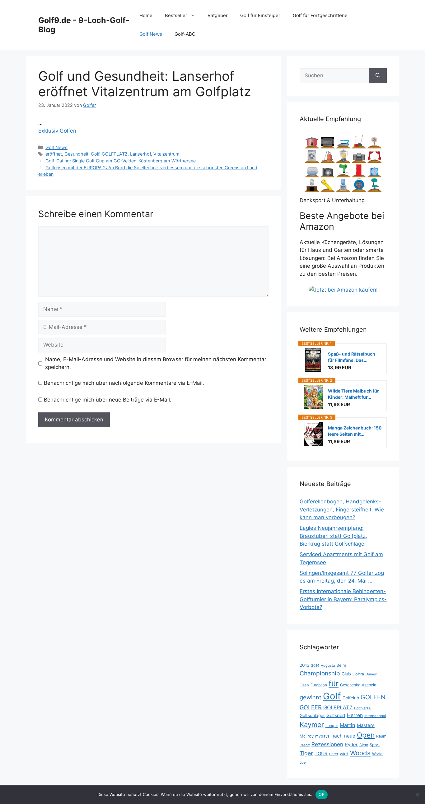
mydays (322, 736)
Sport (375, 745)
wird (344, 753)
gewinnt (310, 697)
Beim (341, 665)
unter (333, 754)
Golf (95, 154)
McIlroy (307, 736)
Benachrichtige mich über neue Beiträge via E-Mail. (107, 400)
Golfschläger (312, 715)
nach (337, 736)
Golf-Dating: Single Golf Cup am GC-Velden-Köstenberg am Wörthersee (120, 160)
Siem (363, 745)
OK (322, 794)
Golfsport (335, 715)
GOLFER (311, 707)
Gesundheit (76, 154)
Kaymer (312, 724)
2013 (305, 665)
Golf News (150, 34)
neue (349, 736)
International (375, 716)
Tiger (306, 753)
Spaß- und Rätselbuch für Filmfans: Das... (351, 357)
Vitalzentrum (166, 154)
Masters (366, 725)
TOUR (321, 753)
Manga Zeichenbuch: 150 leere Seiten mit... (355, 431)
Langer (331, 725)
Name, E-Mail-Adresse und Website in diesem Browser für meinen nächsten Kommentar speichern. (155, 363)
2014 (315, 665)
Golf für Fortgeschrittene (320, 15)
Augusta (328, 665)
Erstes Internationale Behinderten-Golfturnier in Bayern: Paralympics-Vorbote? (343, 599)
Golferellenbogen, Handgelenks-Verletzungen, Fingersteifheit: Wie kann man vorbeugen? (342, 509)
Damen (371, 674)
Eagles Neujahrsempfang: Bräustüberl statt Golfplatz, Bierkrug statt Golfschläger (333, 536)
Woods (360, 753)
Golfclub (351, 697)
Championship (320, 673)
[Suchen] (378, 75)
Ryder (351, 744)
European (319, 685)
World (377, 754)
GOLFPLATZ (115, 154)
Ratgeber (218, 15)
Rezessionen (327, 744)
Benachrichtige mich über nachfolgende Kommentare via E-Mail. (124, 383)
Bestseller (176, 15)
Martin (347, 725)
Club (346, 673)
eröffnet (53, 154)
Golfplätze (362, 708)
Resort (305, 745)
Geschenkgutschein (358, 685)
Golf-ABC (185, 34)
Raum (381, 736)
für (334, 683)
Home (145, 15)
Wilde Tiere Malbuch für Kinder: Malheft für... (353, 394)
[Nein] (417, 795)
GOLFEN (373, 697)
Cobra (358, 674)
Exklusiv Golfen (57, 131)
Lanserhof (140, 154)
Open (366, 735)
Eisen (304, 685)
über (303, 762)
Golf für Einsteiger (260, 15)
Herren (355, 715)
